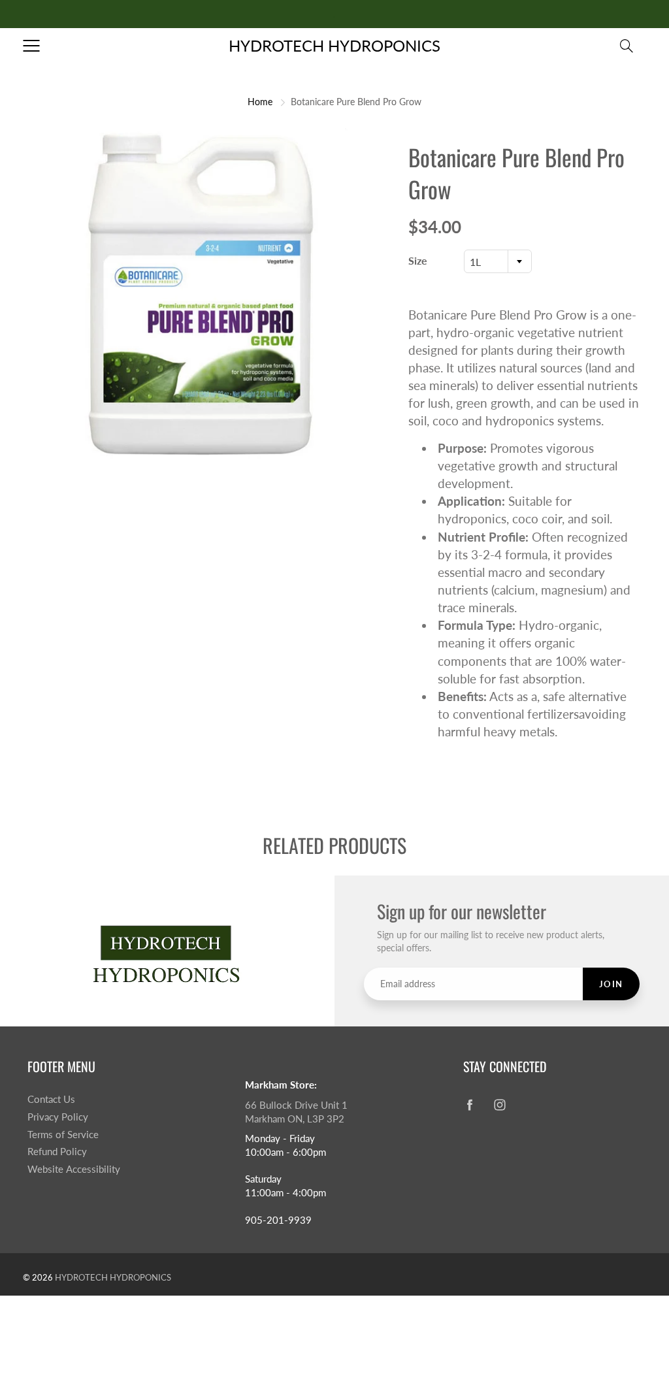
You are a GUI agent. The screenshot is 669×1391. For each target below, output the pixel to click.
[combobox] (498, 261)
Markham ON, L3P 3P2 (294, 1118)
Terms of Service (63, 1134)
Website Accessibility (73, 1169)
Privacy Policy (57, 1116)
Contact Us (51, 1099)
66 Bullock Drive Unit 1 (296, 1105)
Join (611, 984)
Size (417, 260)
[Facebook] (470, 1104)
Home (260, 101)
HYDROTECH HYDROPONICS (334, 45)
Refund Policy (57, 1151)
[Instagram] (500, 1104)
